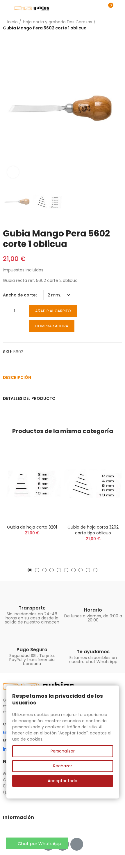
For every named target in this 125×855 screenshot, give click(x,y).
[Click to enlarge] (13, 172)
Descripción (17, 377)
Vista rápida (46, 457)
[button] (9, 108)
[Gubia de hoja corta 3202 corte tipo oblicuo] (93, 484)
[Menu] (5, 8)
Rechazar (62, 766)
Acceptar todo (62, 781)
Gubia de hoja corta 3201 (32, 527)
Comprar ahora (51, 326)
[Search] (98, 7)
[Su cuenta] (119, 8)
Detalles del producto (29, 398)
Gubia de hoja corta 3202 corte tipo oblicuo (93, 530)
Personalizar (63, 751)
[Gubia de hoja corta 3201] (32, 484)
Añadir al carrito (53, 311)
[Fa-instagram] (76, 844)
